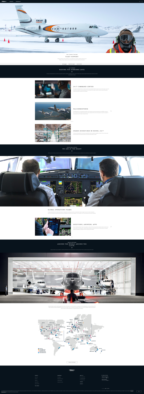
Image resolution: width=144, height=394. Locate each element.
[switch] (105, 380)
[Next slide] (111, 111)
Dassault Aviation (83, 378)
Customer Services (59, 380)
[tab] (71, 121)
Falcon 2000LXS (37, 383)
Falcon (67, 54)
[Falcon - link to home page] (4, 1)
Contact (81, 383)
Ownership (71, 54)
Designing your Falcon (60, 378)
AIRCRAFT (36, 375)
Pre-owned (37, 385)
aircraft (11, 1)
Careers (81, 381)
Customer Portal (83, 376)
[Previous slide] (33, 111)
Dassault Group (83, 379)
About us (81, 375)
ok (138, 391)
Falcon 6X (36, 380)
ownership (18, 1)
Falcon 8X (36, 378)
